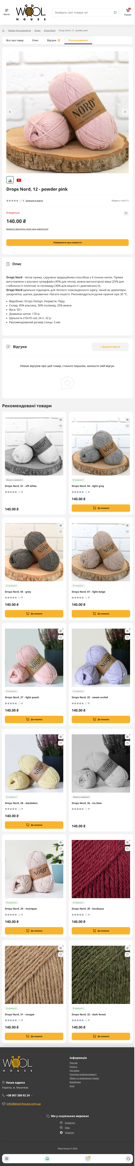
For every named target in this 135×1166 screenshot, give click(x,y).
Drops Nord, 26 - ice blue (87, 803)
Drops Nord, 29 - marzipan (21, 908)
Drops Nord (49, 30)
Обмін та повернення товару (84, 1078)
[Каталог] (7, 1158)
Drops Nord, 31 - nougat (19, 1014)
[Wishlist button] (126, 213)
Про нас (74, 1062)
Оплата (73, 1066)
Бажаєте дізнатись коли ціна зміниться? (27, 228)
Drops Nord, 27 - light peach (22, 697)
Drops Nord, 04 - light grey (88, 486)
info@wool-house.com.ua (24, 1103)
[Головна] (47, 1158)
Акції (72, 1085)
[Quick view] (60, 419)
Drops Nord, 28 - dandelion (21, 803)
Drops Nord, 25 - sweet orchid (90, 697)
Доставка (74, 1070)
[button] (125, 111)
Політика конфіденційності (83, 1074)
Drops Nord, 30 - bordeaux (88, 908)
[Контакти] (128, 1158)
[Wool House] (30, 12)
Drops (37, 30)
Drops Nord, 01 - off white (21, 486)
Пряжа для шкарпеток (19, 30)
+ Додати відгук (110, 346)
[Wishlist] (60, 426)
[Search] (115, 12)
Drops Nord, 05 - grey (18, 591)
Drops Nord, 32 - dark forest (89, 1014)
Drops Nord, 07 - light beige (88, 591)
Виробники (75, 1082)
